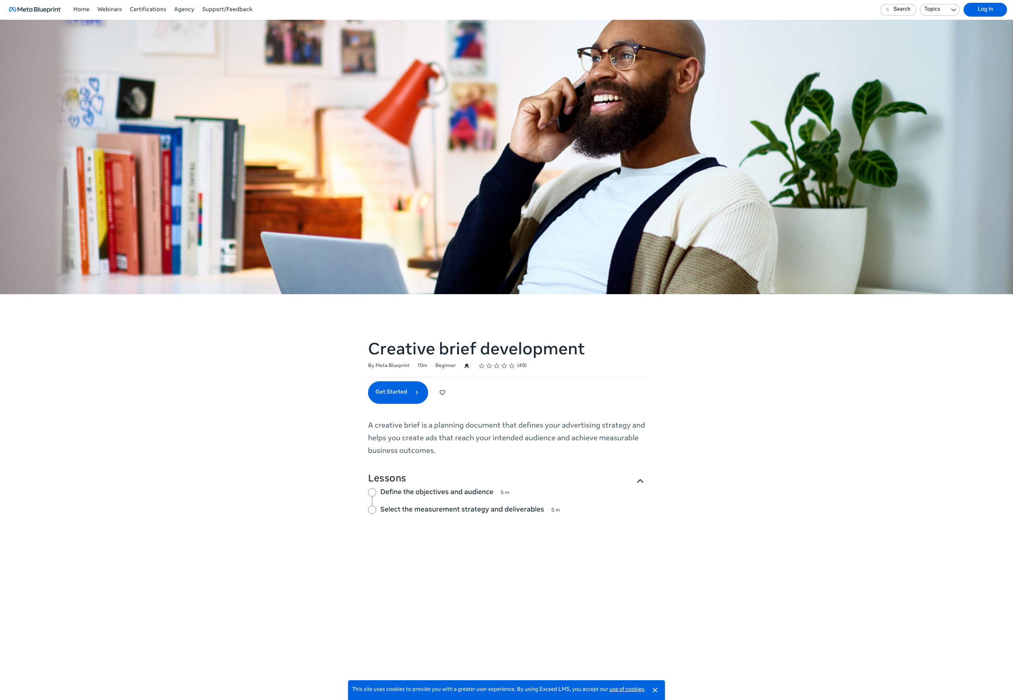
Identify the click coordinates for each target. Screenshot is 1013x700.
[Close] (655, 690)
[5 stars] (512, 365)
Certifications (148, 10)
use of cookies (626, 689)
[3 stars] (497, 365)
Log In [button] (985, 9)
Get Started (392, 392)
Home (81, 10)
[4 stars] (504, 365)
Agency (184, 10)
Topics (932, 9)
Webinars (109, 10)
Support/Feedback (227, 10)
